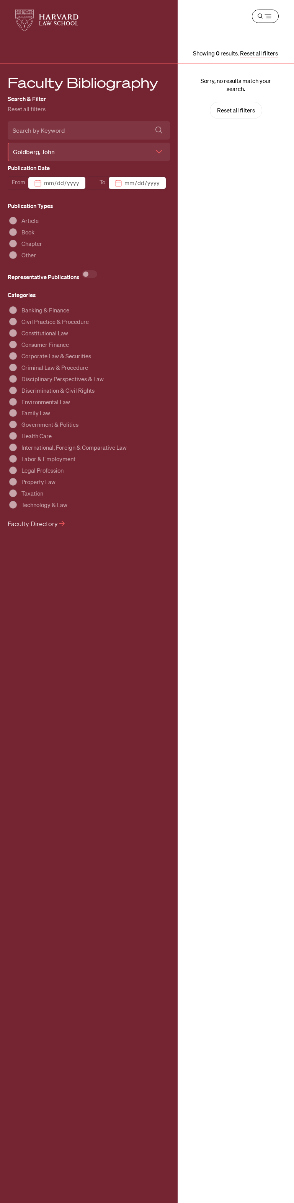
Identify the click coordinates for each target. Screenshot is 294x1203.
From (18, 182)
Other (28, 255)
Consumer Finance (45, 344)
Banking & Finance (45, 310)
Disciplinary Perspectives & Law (62, 379)
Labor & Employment (48, 459)
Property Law (38, 482)
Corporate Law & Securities (56, 356)
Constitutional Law (44, 333)
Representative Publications (44, 277)
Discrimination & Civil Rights (58, 390)
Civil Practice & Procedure (55, 321)
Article (30, 220)
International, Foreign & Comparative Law (74, 447)
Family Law (35, 413)
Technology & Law (44, 505)
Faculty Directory (33, 524)
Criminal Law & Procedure (54, 367)
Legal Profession (42, 470)
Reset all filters (27, 109)
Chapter (31, 243)
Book (27, 232)
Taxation (32, 493)
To (102, 182)
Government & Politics (49, 424)
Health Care (36, 436)
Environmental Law (45, 402)
